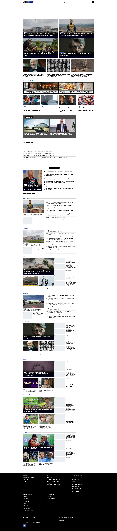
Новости (39, 2)
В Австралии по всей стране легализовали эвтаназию (48, 108)
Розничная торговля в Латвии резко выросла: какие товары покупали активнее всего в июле (31, 109)
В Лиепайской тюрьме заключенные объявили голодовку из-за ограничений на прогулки (40, 34)
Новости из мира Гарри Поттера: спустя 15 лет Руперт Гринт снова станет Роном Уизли (66, 109)
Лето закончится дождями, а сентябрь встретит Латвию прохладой (37, 164)
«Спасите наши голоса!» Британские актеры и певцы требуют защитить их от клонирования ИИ (58, 75)
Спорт (87, 2)
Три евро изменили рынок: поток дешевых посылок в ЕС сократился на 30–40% (40, 149)
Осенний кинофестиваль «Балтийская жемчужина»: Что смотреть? (37, 146)
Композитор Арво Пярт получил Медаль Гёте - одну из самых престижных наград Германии (33, 75)
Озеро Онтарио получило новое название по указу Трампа (35, 161)
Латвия (45, 2)
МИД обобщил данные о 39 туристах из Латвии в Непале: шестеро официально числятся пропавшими (45, 159)
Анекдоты (64, 2)
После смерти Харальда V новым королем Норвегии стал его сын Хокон (38, 155)
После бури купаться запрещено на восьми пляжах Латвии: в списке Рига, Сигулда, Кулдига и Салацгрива (45, 157)
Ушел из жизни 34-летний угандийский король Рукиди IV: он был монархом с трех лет (76, 34)
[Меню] (93, 2)
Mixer (58, 2)
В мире (50, 2)
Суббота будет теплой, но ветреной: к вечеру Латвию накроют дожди (38, 144)
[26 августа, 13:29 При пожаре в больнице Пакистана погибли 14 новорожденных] (30, 281)
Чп (55, 2)
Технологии (81, 2)
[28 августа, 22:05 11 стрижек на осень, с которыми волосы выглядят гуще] (46, 383)
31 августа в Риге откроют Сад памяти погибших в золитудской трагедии (38, 153)
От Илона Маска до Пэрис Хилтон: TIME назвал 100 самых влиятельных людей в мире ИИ (86, 109)
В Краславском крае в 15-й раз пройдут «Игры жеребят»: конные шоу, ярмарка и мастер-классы (39, 53)
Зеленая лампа (72, 2)
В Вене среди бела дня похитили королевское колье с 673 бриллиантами (38, 151)
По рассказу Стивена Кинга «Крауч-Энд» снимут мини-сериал (76, 54)
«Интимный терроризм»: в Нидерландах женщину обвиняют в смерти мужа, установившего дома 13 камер (82, 75)
